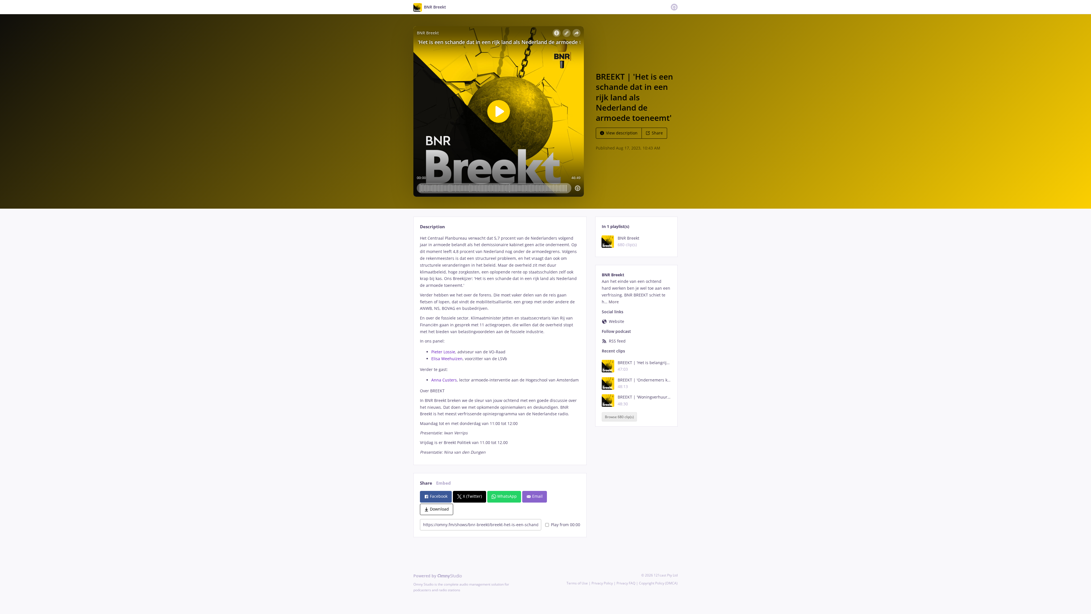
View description (622, 133)
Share (657, 133)
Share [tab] (426, 483)
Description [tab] (432, 227)
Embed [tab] (443, 483)
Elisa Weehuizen (447, 358)
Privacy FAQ (626, 583)
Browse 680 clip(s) (619, 416)
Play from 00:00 (565, 524)
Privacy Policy (602, 583)
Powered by (425, 575)
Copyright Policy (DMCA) (658, 583)
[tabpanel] (500, 345)
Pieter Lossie (443, 351)
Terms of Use (577, 583)
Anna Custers (444, 380)
